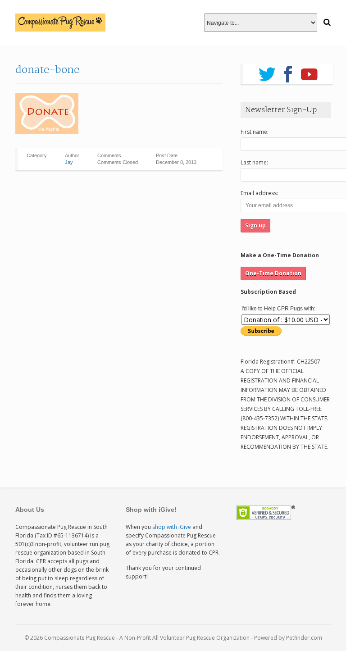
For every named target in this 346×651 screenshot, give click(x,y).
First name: (255, 132)
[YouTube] (309, 71)
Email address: (259, 193)
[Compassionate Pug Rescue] (60, 23)
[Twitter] (267, 71)
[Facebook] (288, 71)
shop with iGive (171, 527)
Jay (69, 162)
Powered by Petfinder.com (288, 638)
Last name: (254, 162)
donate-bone (47, 70)
